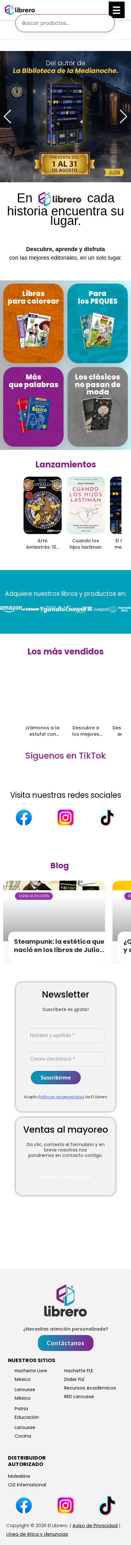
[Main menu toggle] (117, 10)
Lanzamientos (65, 464)
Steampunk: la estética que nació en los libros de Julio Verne (59, 950)
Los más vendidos (65, 651)
